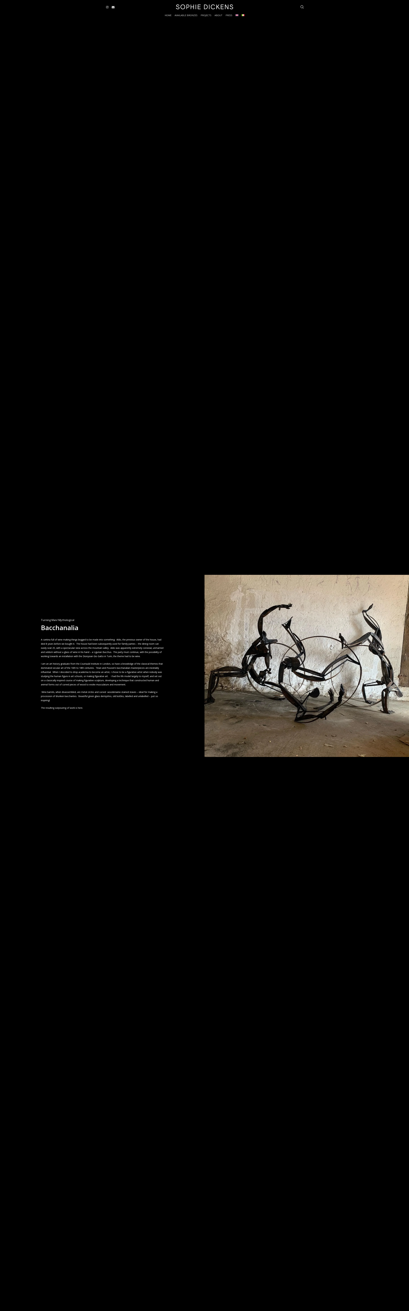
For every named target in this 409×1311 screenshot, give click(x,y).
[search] (302, 7)
